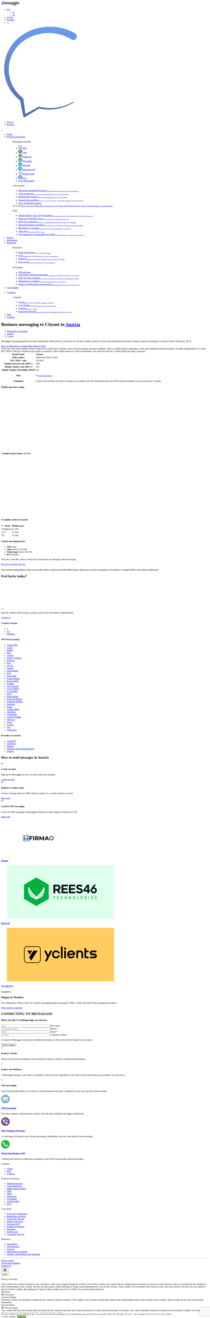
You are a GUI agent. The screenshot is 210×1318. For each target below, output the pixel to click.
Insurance (11, 1229)
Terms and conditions (10, 1263)
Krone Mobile (13, 678)
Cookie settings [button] (9, 1316)
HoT (9, 673)
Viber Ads (31, 231)
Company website (58, 1035)
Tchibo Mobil (13, 709)
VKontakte (27, 161)
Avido (9, 648)
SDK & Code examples (48, 278)
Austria (72, 324)
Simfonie (11, 704)
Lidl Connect (13, 686)
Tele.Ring (11, 712)
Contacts (27, 308)
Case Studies (12, 287)
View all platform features (30, 203)
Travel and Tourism (15, 1219)
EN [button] (8, 9)
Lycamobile (12, 691)
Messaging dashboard (48, 190)
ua (14, 14)
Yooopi (10, 725)
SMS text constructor (47, 222)
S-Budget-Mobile (15, 701)
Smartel (10, 751)
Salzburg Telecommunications (20, 749)
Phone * (54, 1029)
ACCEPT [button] (21, 1316)
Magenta (11, 634)
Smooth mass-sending (51, 200)
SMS (24, 148)
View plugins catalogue (11, 1008)
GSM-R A (11, 743)
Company (11, 292)
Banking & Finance (16, 1226)
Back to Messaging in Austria (14, 346)
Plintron (10, 746)
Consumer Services (15, 1234)
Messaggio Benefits (45, 311)
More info (5, 798)
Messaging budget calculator (50, 225)
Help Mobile (12, 671)
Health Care (12, 1231)
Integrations (12, 240)
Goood (10, 668)
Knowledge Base (34, 252)
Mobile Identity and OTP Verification (55, 215)
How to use (36, 262)
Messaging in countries (44, 228)
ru (13, 12)
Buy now (5, 564)
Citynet (10, 655)
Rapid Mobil (12, 696)
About (36, 302)
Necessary (9, 1294)
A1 (8, 631)
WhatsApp (27, 157)
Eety (9, 663)
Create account (8, 779)
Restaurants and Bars (16, 1216)
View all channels (26, 181)
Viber (24, 152)
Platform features (14, 1183)
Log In (10, 17)
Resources (11, 243)
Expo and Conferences (17, 1214)
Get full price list (17, 564)
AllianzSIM (12, 645)
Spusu (9, 707)
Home (9, 134)
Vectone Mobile (14, 717)
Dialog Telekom (14, 658)
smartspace (12, 730)
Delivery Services (15, 1221)
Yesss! (10, 722)
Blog (9, 314)
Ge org (10, 665)
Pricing (10, 237)
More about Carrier (37, 346)
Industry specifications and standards (49, 284)
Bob (9, 653)
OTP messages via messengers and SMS (51, 234)
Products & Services (16, 137)
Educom (10, 660)
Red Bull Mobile (14, 699)
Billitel (10, 650)
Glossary (41, 259)
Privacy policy (7, 1260)
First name (55, 1026)
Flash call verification (43, 218)
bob (8, 727)
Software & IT (13, 1224)
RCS (24, 178)
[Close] (2, 130)
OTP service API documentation (48, 275)
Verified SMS (28, 174)
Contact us (6, 617)
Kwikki (10, 683)
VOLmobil (12, 714)
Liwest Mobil (13, 689)
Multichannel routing (42, 197)
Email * (53, 1032)
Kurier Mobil (13, 681)
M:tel (9, 694)
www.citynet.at (45, 375)
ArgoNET (11, 741)
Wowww (11, 719)
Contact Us (6, 1265)
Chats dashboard (43, 193)
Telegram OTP (28, 169)
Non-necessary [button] (8, 1305)
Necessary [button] (5, 1292)
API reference (24, 272)
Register (10, 20)
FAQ (38, 255)
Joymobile (11, 676)
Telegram (26, 165)
